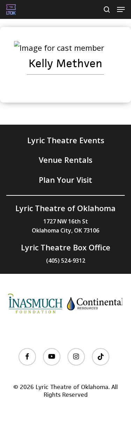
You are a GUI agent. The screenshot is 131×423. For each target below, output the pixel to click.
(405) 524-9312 (65, 260)
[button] (121, 9)
